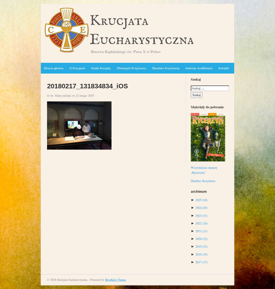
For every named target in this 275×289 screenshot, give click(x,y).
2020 (202, 239)
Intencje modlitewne (198, 68)
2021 (202, 231)
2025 (202, 200)
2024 (202, 208)
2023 (202, 216)
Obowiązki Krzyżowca (131, 68)
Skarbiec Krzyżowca (165, 68)
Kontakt (223, 68)
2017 (202, 262)
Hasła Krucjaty (101, 68)
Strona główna (53, 68)
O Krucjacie (77, 68)
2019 (202, 246)
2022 (202, 223)
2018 (202, 254)
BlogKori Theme (115, 280)
